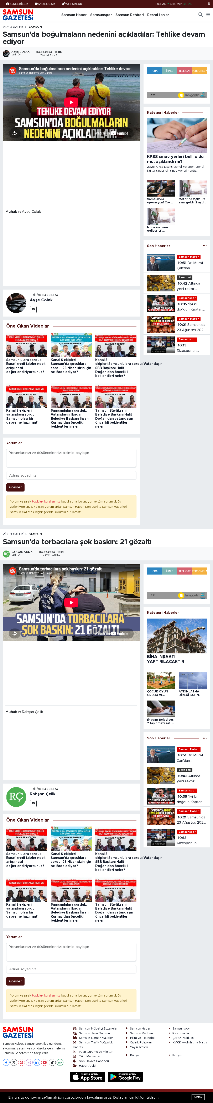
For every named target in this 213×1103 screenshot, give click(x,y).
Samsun (35, 27)
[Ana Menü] (208, 15)
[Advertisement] (71, 172)
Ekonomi (185, 277)
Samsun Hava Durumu (94, 1033)
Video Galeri (13, 27)
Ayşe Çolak (41, 300)
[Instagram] (29, 1062)
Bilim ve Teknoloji (142, 1037)
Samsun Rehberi (129, 15)
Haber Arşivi (87, 1065)
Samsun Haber (74, 15)
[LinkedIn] (36, 1062)
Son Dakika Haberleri (94, 1061)
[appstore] (88, 1077)
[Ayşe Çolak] (16, 302)
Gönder (15, 487)
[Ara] (201, 15)
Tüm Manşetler (89, 1056)
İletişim (177, 1055)
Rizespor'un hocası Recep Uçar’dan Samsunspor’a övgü (188, 348)
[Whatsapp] (60, 1062)
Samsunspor (101, 15)
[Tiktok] (52, 1062)
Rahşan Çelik (43, 794)
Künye (134, 1055)
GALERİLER (19, 4)
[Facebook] (6, 1062)
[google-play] (125, 1077)
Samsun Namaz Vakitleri (96, 1037)
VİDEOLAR (46, 4)
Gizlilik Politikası (141, 1042)
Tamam (198, 1097)
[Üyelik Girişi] (207, 4)
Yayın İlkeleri (139, 1047)
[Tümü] (205, 246)
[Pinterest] (21, 1062)
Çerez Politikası (183, 1037)
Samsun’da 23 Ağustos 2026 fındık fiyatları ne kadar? (191, 328)
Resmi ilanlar (181, 1033)
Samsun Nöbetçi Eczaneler (98, 1028)
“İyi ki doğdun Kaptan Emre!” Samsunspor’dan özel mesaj (190, 307)
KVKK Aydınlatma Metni (189, 1042)
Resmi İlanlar (158, 15)
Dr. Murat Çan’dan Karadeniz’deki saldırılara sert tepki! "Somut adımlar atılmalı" (190, 266)
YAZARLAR (73, 4)
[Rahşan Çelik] (16, 797)
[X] (13, 1062)
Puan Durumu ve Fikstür (96, 1051)
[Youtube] (44, 1062)
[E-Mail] (33, 309)
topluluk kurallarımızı (46, 501)
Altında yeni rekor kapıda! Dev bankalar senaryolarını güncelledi (188, 286)
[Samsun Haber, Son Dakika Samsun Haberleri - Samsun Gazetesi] (18, 14)
